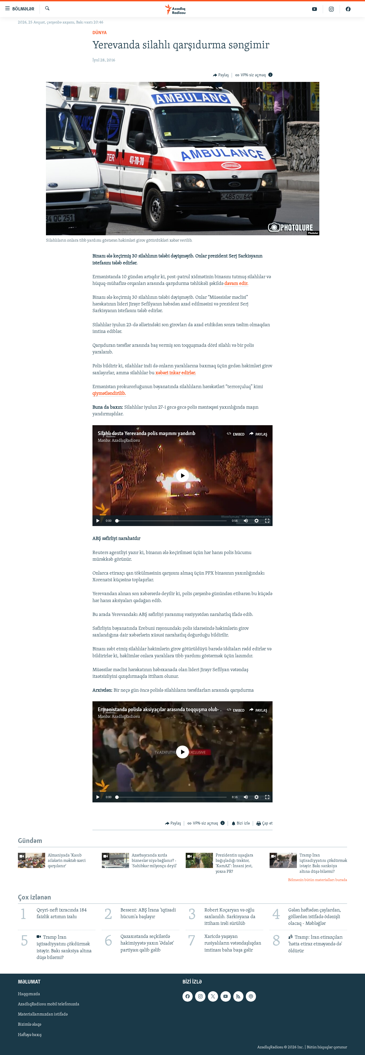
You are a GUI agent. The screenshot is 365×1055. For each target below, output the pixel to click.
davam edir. (236, 283)
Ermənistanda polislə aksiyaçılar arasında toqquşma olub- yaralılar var (172, 709)
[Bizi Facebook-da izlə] (348, 9)
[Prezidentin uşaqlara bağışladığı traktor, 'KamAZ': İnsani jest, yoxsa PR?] (199, 860)
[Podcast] (251, 996)
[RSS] (238, 996)
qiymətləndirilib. (109, 393)
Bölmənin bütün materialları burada (317, 880)
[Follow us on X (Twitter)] (213, 996)
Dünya (99, 33)
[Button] (221, 75)
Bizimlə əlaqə (29, 1024)
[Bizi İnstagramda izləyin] (331, 9)
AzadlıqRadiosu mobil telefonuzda (48, 1004)
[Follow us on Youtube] (225, 996)
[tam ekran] (267, 520)
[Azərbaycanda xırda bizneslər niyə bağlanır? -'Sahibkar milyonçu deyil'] (115, 860)
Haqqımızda (29, 994)
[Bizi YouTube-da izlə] (314, 9)
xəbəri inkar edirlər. (176, 373)
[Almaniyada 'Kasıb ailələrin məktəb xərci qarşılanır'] (31, 860)
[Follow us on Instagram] (200, 996)
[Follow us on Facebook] (188, 996)
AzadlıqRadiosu (126, 441)
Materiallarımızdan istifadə (43, 1014)
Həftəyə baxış (30, 1035)
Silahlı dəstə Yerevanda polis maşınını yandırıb (146, 433)
